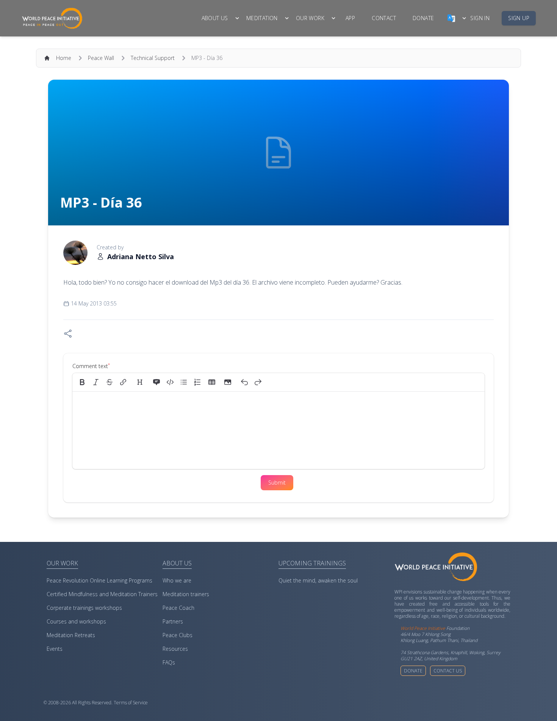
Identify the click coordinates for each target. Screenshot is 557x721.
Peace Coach (178, 607)
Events (55, 648)
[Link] (123, 382)
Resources (175, 648)
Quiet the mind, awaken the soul (318, 580)
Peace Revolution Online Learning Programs (99, 580)
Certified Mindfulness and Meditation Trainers (102, 594)
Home (63, 57)
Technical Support (153, 57)
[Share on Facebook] (67, 333)
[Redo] (258, 382)
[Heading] (140, 382)
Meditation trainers (186, 594)
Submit (277, 482)
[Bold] (82, 382)
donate (423, 18)
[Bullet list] (184, 382)
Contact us (447, 670)
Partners (173, 621)
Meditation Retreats (71, 635)
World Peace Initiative (423, 628)
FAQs (169, 662)
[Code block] (170, 382)
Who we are (177, 580)
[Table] (214, 382)
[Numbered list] (197, 382)
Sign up (518, 18)
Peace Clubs (177, 635)
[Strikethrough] (109, 382)
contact (384, 18)
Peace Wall (101, 57)
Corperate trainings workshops (84, 607)
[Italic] (96, 382)
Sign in (480, 18)
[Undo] (244, 382)
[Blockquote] (156, 382)
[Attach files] (228, 382)
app (350, 18)
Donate (413, 670)
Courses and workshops (76, 621)
